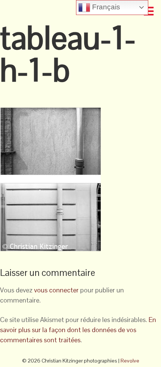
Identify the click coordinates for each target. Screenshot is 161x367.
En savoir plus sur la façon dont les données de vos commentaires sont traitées (78, 329)
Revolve (130, 360)
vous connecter (56, 290)
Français (105, 7)
